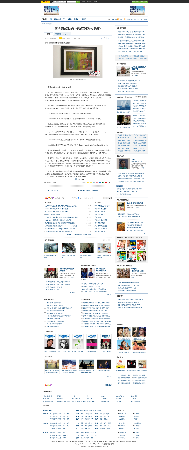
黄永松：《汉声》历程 (64, 351)
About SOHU (108, 441)
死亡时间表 (142, 380)
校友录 (108, 428)
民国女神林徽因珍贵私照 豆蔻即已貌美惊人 (59, 308)
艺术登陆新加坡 (92, 351)
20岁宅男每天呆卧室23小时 (135, 222)
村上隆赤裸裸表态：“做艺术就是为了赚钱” (130, 176)
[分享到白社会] (94, 182)
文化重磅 (75, 19)
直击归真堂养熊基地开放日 (88, 190)
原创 (59, 435)
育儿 (59, 419)
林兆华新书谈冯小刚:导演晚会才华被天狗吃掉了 (97, 321)
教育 (51, 438)
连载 (55, 435)
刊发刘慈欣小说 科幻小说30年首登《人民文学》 (131, 34)
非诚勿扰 (118, 399)
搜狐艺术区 (120, 156)
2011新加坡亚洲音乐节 (102, 206)
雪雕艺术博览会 (99, 214)
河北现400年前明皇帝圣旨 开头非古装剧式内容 (97, 318)
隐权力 (122, 19)
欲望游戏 (127, 378)
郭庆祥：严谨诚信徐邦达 (124, 194)
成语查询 (122, 419)
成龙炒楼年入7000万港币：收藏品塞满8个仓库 (96, 326)
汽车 (77, 419)
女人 (51, 414)
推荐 (119, 383)
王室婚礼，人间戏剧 (94, 286)
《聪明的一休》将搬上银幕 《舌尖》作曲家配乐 (97, 324)
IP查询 (136, 419)
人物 (59, 416)
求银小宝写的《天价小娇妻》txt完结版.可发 (130, 300)
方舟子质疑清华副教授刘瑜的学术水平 (129, 216)
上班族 (103, 396)
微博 (69, 19)
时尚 (55, 414)
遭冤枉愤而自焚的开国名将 (55, 305)
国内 (55, 426)
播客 (101, 419)
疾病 (59, 423)
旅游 (51, 426)
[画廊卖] (69, 248)
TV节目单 (122, 435)
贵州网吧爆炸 (90, 401)
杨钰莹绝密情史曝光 (53, 326)
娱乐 (96, 416)
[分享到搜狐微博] (88, 182)
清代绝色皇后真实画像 (53, 318)
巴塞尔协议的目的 (100, 229)
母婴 (51, 419)
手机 (86, 428)
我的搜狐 (89, 2)
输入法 (83, 438)
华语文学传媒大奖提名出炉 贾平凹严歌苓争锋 (131, 32)
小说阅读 (136, 438)
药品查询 (136, 416)
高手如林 (104, 399)
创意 (59, 432)
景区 (64, 426)
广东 (94, 432)
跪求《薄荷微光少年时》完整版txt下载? (129, 305)
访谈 (64, 423)
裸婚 (134, 378)
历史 (64, 19)
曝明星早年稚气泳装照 (139, 352)
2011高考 (118, 401)
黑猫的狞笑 (124, 380)
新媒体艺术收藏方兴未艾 (53, 214)
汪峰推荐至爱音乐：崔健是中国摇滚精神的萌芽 (131, 49)
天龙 (77, 435)
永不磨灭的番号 (47, 396)
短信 (87, 435)
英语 (109, 423)
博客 (77, 432)
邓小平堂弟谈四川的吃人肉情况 (127, 290)
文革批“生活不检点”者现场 (54, 324)
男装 (55, 416)
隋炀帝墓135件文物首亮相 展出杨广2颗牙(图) (96, 305)
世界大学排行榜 (135, 401)
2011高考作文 (105, 401)
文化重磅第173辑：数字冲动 (54, 287)
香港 (59, 428)
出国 (55, 438)
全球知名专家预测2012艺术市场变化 (57, 209)
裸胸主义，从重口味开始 (98, 289)
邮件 (95, 2)
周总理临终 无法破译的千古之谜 (127, 288)
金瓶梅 (123, 375)
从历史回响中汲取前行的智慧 (126, 91)
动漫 (64, 432)
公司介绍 (116, 441)
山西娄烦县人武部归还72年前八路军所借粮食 (96, 303)
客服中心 (87, 441)
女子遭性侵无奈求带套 (123, 127)
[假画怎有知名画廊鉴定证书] (86, 248)
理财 (86, 416)
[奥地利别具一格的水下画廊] (51, 248)
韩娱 (101, 416)
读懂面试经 (136, 383)
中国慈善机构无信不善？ (96, 284)
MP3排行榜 (137, 423)
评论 (90, 414)
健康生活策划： (86, 289)
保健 (55, 423)
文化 (51, 432)
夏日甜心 (60, 396)
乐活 (64, 414)
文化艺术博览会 (99, 231)
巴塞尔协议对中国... (101, 220)
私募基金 (89, 399)
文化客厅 (83, 19)
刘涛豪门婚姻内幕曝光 (139, 118)
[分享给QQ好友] (91, 182)
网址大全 (122, 428)
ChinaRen (83, 410)
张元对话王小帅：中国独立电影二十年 (129, 81)
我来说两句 (62, 34)
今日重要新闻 (121, 28)
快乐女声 (89, 396)
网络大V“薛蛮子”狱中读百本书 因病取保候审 (96, 308)
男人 (51, 416)
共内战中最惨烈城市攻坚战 (55, 313)
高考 (59, 438)
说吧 (92, 438)
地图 (87, 438)
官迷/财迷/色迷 (131, 370)
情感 (68, 414)
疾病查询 (122, 426)
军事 (82, 414)
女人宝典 (136, 435)
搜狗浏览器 (122, 432)
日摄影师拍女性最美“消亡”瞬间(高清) (128, 283)
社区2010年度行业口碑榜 (79, 401)
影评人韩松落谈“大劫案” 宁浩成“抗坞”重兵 (130, 51)
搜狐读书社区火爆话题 (124, 266)
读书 (51, 435)
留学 (105, 423)
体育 (96, 414)
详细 (71, 277)
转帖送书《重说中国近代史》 (135, 203)
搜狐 (77, 410)
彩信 (96, 435)
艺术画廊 (97, 217)
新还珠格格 (46, 399)
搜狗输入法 (122, 414)
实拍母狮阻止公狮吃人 (139, 108)
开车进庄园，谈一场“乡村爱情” (98, 292)
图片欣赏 (136, 426)
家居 (86, 419)
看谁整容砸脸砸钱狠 (124, 339)
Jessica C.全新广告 (123, 352)
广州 (55, 428)
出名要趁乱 (130, 19)
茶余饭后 (120, 324)
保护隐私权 (100, 441)
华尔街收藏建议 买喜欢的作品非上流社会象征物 (61, 206)
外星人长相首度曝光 (139, 121)
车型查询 (136, 432)
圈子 (82, 432)
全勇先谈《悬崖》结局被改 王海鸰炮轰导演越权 (131, 46)
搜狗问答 (120, 296)
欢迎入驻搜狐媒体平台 (140, 1)
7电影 (73, 396)
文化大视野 (48, 356)
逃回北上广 (137, 19)
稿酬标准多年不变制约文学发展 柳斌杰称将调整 (131, 43)
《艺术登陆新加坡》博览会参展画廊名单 (58, 231)
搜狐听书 (120, 357)
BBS (96, 428)
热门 (119, 375)
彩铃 (92, 435)
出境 (59, 426)
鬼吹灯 (143, 375)
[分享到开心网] (97, 182)
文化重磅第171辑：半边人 (53, 290)
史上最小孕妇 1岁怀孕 (139, 111)
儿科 (68, 419)
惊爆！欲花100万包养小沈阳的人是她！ (129, 285)
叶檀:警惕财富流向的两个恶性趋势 (128, 86)
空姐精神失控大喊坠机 (139, 100)
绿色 (68, 423)
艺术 (59, 19)
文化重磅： (85, 284)
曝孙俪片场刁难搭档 (139, 115)
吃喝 (64, 428)
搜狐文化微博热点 (123, 200)
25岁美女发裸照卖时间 (139, 126)
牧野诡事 (136, 380)
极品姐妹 (144, 378)
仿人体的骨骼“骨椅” (78, 351)
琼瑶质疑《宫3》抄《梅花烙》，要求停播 (95, 313)
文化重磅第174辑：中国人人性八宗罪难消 (58, 284)
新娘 (86, 423)
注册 (83, 2)
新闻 (55, 19)
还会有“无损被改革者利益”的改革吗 (128, 88)
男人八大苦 (144, 19)
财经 (77, 416)
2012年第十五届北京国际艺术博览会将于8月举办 (61, 217)
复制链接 (101, 38)
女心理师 (127, 375)
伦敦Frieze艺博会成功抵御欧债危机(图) (58, 220)
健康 (51, 423)
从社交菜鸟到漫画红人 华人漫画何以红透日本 (131, 41)
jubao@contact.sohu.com (101, 446)
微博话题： (85, 286)
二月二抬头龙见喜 (52, 190)
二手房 (91, 419)
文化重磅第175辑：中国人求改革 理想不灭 (58, 282)
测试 (68, 416)
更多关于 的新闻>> (79, 234)
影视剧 (106, 419)
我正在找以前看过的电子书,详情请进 (128, 302)
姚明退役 (60, 399)
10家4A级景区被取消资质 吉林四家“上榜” (59, 316)
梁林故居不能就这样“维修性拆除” (127, 83)
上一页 (74, 179)
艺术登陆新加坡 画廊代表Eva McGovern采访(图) (61, 226)
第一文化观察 (121, 64)
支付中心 (68, 441)
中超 (105, 414)
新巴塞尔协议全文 (100, 226)
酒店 (68, 426)
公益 (86, 414)
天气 (82, 426)
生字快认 (122, 438)
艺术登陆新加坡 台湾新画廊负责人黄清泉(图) (60, 223)
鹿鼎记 (83, 435)
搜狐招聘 (74, 441)
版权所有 (111, 444)
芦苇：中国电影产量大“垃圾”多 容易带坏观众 (96, 316)
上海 (51, 428)
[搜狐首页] (46, 1)
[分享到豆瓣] (103, 182)
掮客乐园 (114, 19)
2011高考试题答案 (48, 401)
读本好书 (65, 435)
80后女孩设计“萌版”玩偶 (134, 227)
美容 (59, 414)
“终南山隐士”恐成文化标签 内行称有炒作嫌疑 (131, 37)
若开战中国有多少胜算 (139, 123)
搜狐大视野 (134, 396)
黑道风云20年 (137, 375)
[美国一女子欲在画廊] (104, 248)
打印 (104, 38)
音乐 (105, 416)
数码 (82, 428)
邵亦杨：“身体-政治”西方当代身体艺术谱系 (129, 189)
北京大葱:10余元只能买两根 (135, 230)
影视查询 (122, 416)
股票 (82, 416)
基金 (90, 416)
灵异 (119, 380)
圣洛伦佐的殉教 (99, 223)
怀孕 (55, 419)
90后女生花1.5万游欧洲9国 (134, 225)
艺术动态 (49, 24)
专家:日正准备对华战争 (123, 112)
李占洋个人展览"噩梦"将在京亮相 (56, 211)
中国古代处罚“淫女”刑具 (54, 303)
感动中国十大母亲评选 (63, 401)
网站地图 (122, 441)
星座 (64, 416)
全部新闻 (128, 441)
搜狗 (99, 410)
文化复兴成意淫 (106, 351)
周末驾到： (85, 292)
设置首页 (54, 441)
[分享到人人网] (100, 182)
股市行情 (122, 423)
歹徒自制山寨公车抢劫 (139, 106)
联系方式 (93, 441)
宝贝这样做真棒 (125, 383)
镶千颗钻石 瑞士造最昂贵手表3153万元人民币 (131, 178)
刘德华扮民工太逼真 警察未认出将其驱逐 (95, 310)
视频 (96, 419)
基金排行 (136, 414)
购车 (82, 419)
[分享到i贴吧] (106, 182)
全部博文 (135, 441)
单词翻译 (136, 428)
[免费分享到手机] (109, 182)
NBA (101, 414)
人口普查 (133, 399)
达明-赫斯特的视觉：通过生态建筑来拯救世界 (131, 181)
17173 (95, 410)
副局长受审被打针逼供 (139, 103)
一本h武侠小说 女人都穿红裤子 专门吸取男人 (131, 307)
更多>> (109, 377)
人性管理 (142, 383)
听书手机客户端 (142, 370)
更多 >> (72, 292)
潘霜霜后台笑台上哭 (139, 339)
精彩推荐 (120, 132)
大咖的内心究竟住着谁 (103, 370)
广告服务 (80, 441)
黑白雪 (123, 378)
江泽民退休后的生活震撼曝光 (55, 321)
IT (77, 428)
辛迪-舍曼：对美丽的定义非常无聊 (127, 191)
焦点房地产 (89, 410)
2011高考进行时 (120, 396)
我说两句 (102, 428)
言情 (119, 378)
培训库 (64, 438)
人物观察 (119, 186)
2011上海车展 (76, 399)
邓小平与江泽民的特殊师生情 (55, 310)
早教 (64, 419)
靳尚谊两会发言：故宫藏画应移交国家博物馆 (131, 173)
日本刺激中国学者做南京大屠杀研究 (128, 214)
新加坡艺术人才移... (101, 209)
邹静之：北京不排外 (50, 351)
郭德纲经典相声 (120, 370)
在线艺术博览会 (99, 211)
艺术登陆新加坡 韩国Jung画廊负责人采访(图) (60, 229)
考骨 (129, 380)
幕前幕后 (139, 378)
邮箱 (86, 432)
